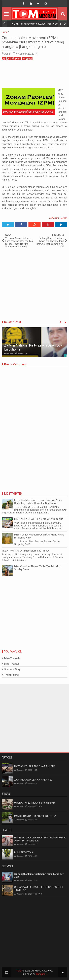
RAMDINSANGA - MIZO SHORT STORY (35, 816)
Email (29, 58)
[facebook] (23, 3)
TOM (19, 970)
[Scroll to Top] (62, 972)
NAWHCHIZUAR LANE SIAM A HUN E (34, 766)
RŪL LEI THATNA (23, 852)
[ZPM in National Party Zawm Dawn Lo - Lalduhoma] (34, 342)
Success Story (12, 669)
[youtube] (30, 3)
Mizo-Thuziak (11, 663)
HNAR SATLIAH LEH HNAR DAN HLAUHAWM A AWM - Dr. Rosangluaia (40, 839)
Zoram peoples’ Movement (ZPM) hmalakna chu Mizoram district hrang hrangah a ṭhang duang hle (33, 42)
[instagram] (45, 3)
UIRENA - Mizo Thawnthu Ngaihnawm (34, 802)
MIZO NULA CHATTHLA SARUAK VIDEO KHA (38, 518)
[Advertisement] (34, 75)
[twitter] (38, 3)
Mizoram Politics (58, 218)
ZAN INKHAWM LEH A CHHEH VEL (33, 779)
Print (17, 58)
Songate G (41, 973)
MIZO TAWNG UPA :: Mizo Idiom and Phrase (26, 550)
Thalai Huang (11, 674)
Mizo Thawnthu (12, 658)
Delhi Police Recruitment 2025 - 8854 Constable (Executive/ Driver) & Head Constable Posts (39, 24)
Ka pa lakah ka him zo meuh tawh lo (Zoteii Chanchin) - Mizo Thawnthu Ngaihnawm (38, 502)
